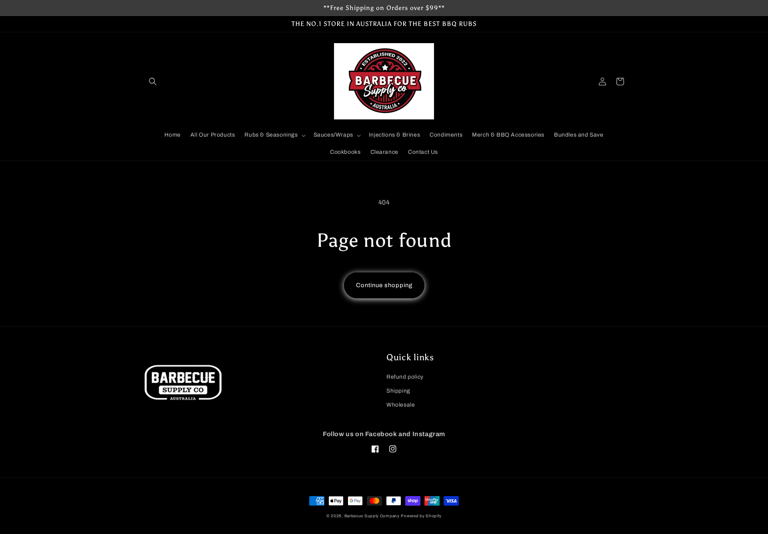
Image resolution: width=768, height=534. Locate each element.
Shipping (398, 391)
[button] (153, 81)
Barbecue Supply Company (372, 516)
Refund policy (405, 377)
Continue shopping (384, 285)
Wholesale (400, 405)
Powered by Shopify (421, 516)
